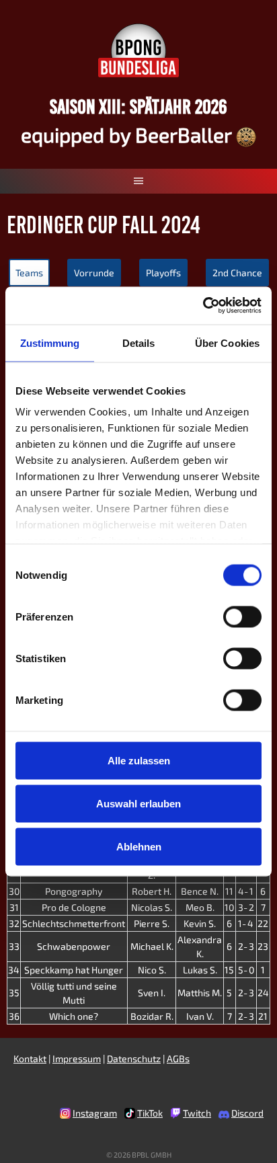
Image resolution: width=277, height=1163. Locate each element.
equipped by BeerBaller (128, 134)
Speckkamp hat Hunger (73, 969)
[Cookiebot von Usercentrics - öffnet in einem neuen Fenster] (203, 306)
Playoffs (163, 272)
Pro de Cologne (74, 907)
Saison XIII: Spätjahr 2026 (138, 106)
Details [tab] (138, 342)
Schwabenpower (73, 946)
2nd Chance (237, 272)
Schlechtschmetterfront (73, 923)
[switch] (242, 616)
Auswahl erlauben (138, 803)
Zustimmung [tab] (50, 342)
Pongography (73, 891)
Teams (29, 272)
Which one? (73, 1016)
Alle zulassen (139, 760)
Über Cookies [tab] (227, 342)
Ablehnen (138, 846)
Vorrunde (94, 272)
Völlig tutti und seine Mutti (74, 993)
